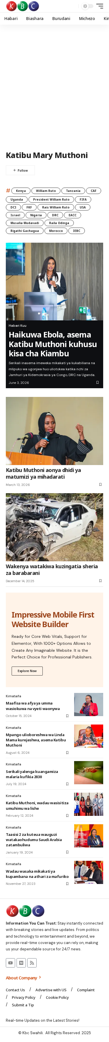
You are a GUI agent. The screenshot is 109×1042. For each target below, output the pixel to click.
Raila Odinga (59, 223)
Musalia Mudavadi (24, 223)
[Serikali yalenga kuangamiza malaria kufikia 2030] (88, 772)
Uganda (16, 199)
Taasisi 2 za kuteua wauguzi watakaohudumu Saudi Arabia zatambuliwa (34, 839)
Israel (15, 215)
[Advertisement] (54, 87)
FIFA (83, 199)
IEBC (76, 231)
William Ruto (46, 191)
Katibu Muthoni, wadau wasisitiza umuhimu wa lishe (37, 805)
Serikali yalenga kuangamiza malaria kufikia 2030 (32, 774)
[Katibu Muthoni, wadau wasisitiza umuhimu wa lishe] (88, 804)
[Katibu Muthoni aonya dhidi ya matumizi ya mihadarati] (54, 431)
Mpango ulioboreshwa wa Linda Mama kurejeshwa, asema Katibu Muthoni (36, 740)
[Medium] (21, 962)
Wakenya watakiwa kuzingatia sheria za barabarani (52, 569)
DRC (55, 215)
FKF (29, 207)
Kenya (21, 191)
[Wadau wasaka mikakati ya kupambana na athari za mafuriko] (88, 872)
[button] (73, 6)
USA (83, 207)
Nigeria (36, 215)
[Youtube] (10, 962)
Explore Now (27, 671)
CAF (94, 191)
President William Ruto (51, 199)
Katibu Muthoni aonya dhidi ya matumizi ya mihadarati (43, 473)
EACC (72, 215)
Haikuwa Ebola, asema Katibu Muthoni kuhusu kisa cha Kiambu (53, 344)
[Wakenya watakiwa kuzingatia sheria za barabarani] (54, 527)
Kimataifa (13, 696)
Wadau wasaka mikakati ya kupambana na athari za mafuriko (37, 874)
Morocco (56, 231)
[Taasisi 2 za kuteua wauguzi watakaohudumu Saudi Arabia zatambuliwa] (88, 835)
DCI (13, 207)
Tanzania (73, 191)
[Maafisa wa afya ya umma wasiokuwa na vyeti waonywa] (88, 704)
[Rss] (32, 962)
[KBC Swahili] (23, 6)
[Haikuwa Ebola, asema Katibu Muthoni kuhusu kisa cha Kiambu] (54, 281)
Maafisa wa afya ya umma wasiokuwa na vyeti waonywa (33, 705)
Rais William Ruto (55, 207)
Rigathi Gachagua (24, 231)
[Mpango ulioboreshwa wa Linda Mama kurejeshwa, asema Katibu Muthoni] (88, 736)
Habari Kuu (17, 326)
